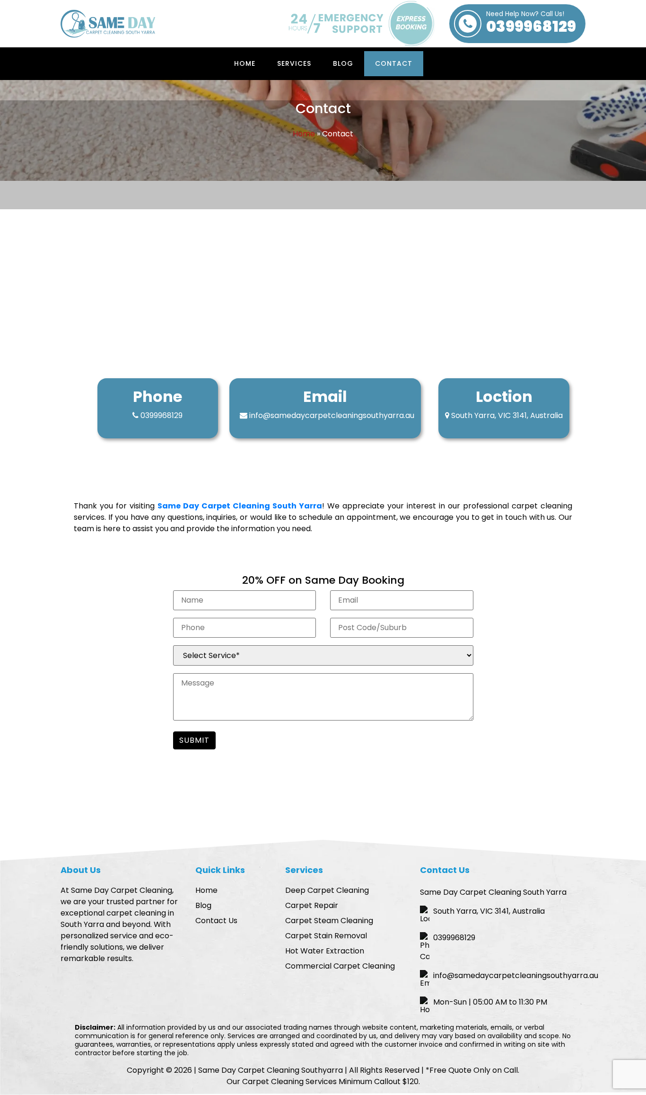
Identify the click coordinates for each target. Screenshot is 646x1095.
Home (244, 63)
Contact (393, 63)
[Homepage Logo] (108, 23)
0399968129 (531, 23)
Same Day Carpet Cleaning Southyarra (270, 1070)
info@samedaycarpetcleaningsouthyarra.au (331, 415)
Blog (343, 63)
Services (294, 63)
